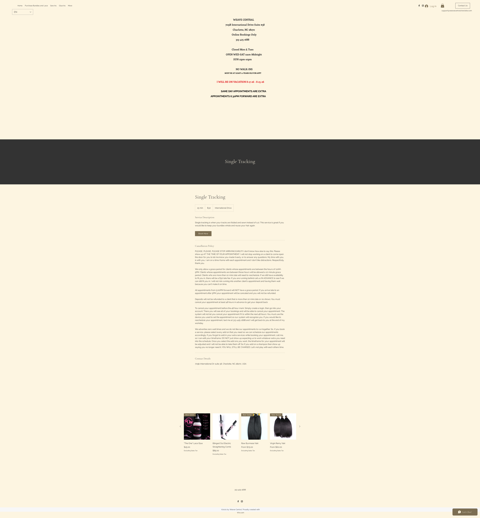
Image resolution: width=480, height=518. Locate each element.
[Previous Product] (180, 426)
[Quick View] (226, 426)
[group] (240, 434)
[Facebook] (238, 501)
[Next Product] (299, 426)
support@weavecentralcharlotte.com (457, 11)
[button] (442, 5)
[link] (203, 233)
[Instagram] (242, 501)
